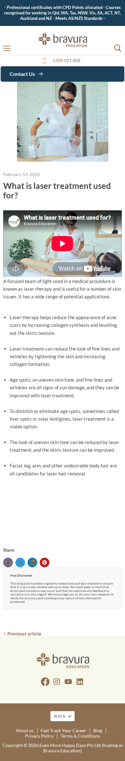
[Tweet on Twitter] (20, 562)
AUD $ (59, 716)
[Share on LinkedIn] (32, 562)
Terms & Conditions (80, 736)
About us (25, 730)
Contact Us (23, 74)
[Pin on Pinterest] (44, 562)
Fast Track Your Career (63, 730)
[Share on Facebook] (8, 562)
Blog (97, 730)
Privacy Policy (39, 736)
